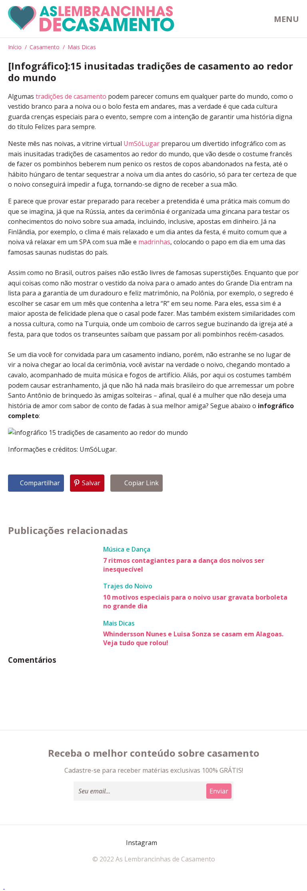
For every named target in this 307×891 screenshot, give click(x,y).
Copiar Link (141, 482)
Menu (286, 19)
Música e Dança (126, 549)
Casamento (45, 47)
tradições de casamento (71, 96)
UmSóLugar (141, 143)
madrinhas (154, 241)
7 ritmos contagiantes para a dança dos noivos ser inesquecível (183, 565)
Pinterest (166, 842)
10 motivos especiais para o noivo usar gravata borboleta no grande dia (195, 601)
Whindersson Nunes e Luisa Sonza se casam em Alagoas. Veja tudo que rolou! (193, 638)
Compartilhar (40, 482)
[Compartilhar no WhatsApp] (4, 886)
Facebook (119, 842)
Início (15, 47)
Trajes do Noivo (127, 586)
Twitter (185, 842)
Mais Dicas (82, 47)
